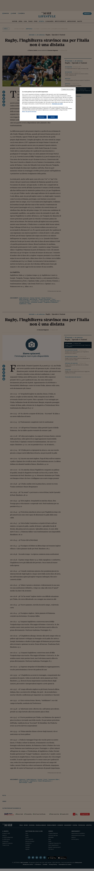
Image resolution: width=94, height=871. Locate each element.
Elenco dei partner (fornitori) (29, 111)
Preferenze (41, 117)
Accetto (53, 117)
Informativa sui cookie (57, 103)
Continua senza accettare (68, 89)
